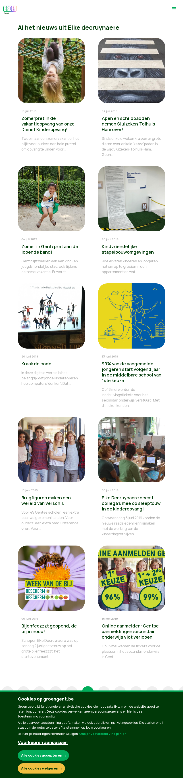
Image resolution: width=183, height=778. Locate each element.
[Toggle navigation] (174, 10)
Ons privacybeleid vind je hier (102, 734)
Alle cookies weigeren (39, 768)
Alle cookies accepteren (41, 755)
